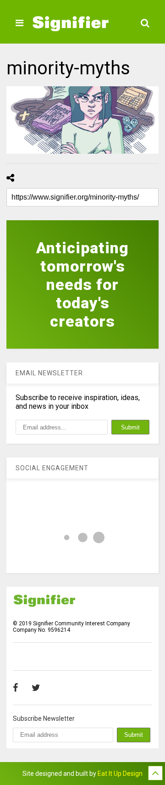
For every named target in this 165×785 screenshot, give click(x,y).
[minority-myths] (82, 120)
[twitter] (36, 688)
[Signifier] (71, 27)
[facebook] (15, 688)
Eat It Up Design (120, 773)
